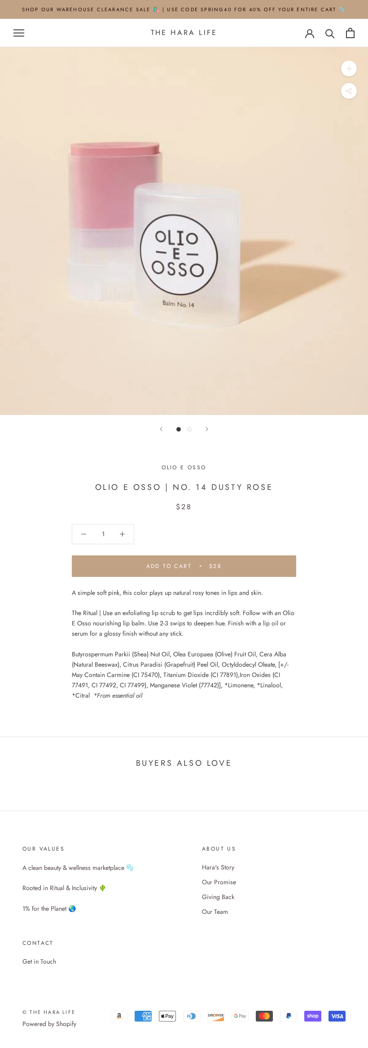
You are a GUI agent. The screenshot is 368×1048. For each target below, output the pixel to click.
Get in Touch (39, 961)
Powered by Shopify (49, 1023)
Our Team (215, 911)
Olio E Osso (184, 467)
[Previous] (161, 429)
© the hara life (48, 1012)
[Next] (207, 429)
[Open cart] (350, 33)
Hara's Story (218, 867)
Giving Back (218, 896)
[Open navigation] (18, 33)
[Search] (330, 33)
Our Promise (219, 882)
